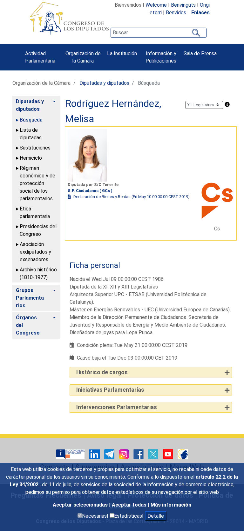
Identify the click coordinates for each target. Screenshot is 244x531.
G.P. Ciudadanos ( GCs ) (90, 190)
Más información (171, 505)
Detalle (155, 516)
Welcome (156, 5)
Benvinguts (183, 5)
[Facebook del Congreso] (139, 454)
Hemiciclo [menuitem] (31, 158)
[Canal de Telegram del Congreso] (110, 454)
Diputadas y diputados (104, 83)
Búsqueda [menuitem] (31, 120)
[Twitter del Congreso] (153, 454)
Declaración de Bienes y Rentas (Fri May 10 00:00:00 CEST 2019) (131, 196)
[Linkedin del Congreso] (95, 454)
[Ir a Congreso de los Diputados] (69, 18)
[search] (159, 33)
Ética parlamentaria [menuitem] (35, 212)
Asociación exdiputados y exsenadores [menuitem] (35, 251)
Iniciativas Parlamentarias (110, 390)
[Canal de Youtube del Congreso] (168, 454)
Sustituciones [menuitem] (35, 148)
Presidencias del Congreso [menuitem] (38, 230)
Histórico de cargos (102, 372)
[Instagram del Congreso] (124, 454)
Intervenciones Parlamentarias (116, 407)
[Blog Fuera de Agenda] (182, 454)
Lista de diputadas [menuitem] (31, 134)
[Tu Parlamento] (70, 454)
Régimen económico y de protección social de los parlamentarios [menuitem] (37, 183)
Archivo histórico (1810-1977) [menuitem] (38, 273)
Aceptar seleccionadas (81, 505)
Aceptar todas (130, 505)
